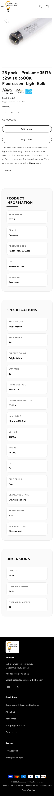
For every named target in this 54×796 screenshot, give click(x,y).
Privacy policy (17, 785)
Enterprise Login (14, 757)
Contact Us (11, 732)
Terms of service (28, 790)
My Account (12, 750)
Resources (11, 718)
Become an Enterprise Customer (22, 705)
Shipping (5, 102)
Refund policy (46, 785)
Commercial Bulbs (25, 782)
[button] (40, 6)
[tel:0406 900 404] (13, 673)
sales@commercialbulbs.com (28, 679)
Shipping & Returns (15, 725)
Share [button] (8, 170)
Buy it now (27, 139)
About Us (10, 711)
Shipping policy (31, 785)
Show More (35, 163)
